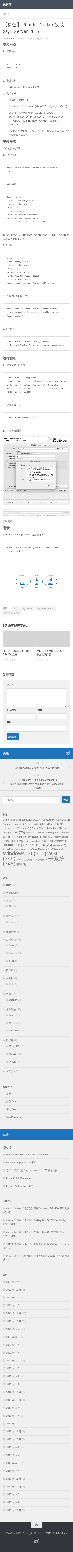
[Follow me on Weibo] (68, 753)
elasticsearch (11, 828)
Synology (60, 840)
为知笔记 (29, 860)
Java (11, 945)
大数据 (9, 978)
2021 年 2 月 (13, 1305)
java (66, 828)
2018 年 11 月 (13, 1431)
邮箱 (40, 710)
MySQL (13, 1054)
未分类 (6, 14)
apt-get (27, 820)
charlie (9, 38)
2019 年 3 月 (13, 1415)
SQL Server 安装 (12, 613)
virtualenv (24, 849)
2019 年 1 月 (13, 1423)
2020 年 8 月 (13, 1337)
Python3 (35, 836)
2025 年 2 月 (13, 1282)
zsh (19, 859)
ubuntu (12, 845)
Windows (14, 1030)
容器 (8, 994)
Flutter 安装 (39, 828)
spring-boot (36, 841)
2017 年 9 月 (13, 1494)
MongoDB (14, 1046)
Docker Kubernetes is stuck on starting (27, 1154)
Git (10, 906)
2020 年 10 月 (13, 1321)
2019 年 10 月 (13, 1400)
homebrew (54, 828)
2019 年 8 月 (13, 1408)
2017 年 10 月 (13, 1486)
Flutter (25, 828)
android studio (12, 820)
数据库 (9, 1040)
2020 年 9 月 (13, 1329)
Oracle (12, 1061)
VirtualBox (10, 849)
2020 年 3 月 (13, 1376)
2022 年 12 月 (13, 1289)
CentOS (49, 819)
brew (37, 820)
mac (18, 832)
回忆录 (9, 970)
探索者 (7, 4)
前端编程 (11, 916)
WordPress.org (14, 1117)
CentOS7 (63, 819)
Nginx (9, 884)
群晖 (21, 864)
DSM (58, 824)
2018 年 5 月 (13, 1455)
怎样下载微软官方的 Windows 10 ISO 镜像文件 (31, 1170)
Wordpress (12, 892)
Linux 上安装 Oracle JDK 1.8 (21, 1186)
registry (48, 837)
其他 (8, 900)
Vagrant (59, 845)
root (9, 841)
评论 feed (11, 1109)
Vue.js (12, 922)
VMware (57, 849)
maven (43, 833)
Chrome (8, 824)
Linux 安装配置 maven (18, 1178)
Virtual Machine (40, 849)
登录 (8, 1093)
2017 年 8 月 (13, 1502)
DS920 (47, 824)
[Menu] (68, 4)
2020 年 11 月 (13, 1313)
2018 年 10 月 (13, 1439)
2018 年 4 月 (13, 1463)
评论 (10, 685)
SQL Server (27, 608)
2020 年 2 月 (13, 1384)
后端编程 (11, 939)
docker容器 (34, 824)
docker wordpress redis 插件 (21, 1162)
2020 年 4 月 (13, 1368)
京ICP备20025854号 (57, 1533)
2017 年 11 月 (13, 1478)
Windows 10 (24, 853)
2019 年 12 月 (13, 1392)
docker (20, 824)
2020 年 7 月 (13, 1345)
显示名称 (11, 710)
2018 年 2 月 (13, 1471)
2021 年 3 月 (13, 1297)
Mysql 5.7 (54, 832)
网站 (9, 722)
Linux (7, 833)
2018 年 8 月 (13, 1447)
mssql (15, 608)
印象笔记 (42, 860)
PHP (14, 837)
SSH (48, 841)
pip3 (23, 836)
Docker (13, 999)
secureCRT (21, 841)
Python (13, 953)
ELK (11, 984)
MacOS (31, 832)
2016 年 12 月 (13, 1510)
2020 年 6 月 (13, 1352)
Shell (11, 960)
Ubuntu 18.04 (37, 845)
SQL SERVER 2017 (45, 608)
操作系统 (11, 1009)
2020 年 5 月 (13, 1360)
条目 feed (11, 1101)
